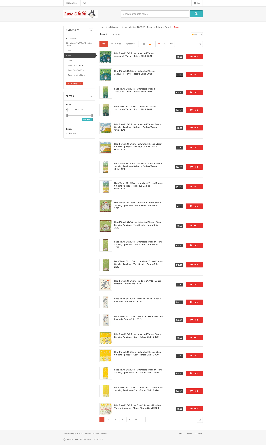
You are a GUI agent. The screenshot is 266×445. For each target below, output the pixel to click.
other (69, 60)
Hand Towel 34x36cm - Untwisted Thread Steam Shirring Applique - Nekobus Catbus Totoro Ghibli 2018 (138, 147)
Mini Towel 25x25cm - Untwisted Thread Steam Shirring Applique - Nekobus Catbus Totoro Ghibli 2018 (137, 127)
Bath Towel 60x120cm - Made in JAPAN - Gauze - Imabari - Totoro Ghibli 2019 (138, 318)
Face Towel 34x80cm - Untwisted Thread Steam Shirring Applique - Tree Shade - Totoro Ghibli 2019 (138, 245)
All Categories (71, 38)
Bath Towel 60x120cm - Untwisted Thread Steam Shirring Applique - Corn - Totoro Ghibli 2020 (138, 389)
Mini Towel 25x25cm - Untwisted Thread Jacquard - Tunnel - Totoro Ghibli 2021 (134, 54)
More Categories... (74, 83)
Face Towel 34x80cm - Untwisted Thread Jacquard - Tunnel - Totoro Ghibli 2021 (134, 90)
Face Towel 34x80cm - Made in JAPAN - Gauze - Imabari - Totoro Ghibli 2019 (138, 300)
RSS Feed (198, 34)
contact (198, 434)
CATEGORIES (71, 3)
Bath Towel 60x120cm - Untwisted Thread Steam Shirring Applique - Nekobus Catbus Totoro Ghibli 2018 (138, 186)
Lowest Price (115, 44)
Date (104, 44)
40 (165, 44)
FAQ (84, 3)
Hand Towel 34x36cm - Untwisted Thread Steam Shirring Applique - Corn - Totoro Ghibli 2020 (138, 353)
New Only (72, 133)
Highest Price (131, 44)
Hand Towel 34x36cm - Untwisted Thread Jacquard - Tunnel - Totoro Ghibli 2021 (134, 72)
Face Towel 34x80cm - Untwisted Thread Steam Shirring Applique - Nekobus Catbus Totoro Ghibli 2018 (138, 166)
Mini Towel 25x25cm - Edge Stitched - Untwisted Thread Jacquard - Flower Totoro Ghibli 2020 (138, 406)
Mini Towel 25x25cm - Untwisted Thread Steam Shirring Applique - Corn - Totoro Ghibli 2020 (137, 335)
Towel (68, 50)
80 (171, 44)
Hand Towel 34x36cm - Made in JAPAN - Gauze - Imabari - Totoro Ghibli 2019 (138, 282)
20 (159, 44)
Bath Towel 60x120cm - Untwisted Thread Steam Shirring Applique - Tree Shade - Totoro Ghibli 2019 (138, 264)
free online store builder (96, 434)
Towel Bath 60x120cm (75, 65)
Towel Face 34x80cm (75, 70)
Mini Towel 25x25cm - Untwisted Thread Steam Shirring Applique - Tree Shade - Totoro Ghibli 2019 (137, 205)
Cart (198, 3)
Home (102, 27)
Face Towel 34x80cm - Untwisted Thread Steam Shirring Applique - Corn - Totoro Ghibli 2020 (138, 371)
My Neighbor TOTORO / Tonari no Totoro (79, 44)
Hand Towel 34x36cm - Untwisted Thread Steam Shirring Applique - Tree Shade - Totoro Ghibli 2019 (138, 225)
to (77, 110)
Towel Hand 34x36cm (75, 75)
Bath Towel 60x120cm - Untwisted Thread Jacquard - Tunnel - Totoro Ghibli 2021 (135, 108)
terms (189, 434)
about (181, 434)
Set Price (87, 120)
